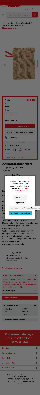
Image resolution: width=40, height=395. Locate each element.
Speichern (20, 203)
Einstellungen (20, 197)
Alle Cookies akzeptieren (20, 213)
